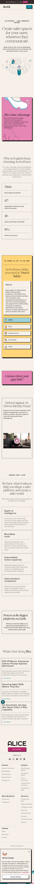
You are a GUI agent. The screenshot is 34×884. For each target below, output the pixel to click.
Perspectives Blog (25, 800)
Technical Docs (26, 813)
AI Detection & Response (26, 784)
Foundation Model (24, 774)
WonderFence (6, 774)
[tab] (17, 320)
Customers (5, 799)
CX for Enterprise (24, 779)
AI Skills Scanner (26, 819)
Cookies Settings (15, 877)
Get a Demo (17, 749)
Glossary (24, 816)
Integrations (6, 802)
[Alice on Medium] (20, 759)
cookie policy (25, 872)
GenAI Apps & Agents (25, 769)
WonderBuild (6, 771)
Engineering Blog (26, 804)
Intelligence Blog (26, 807)
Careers (4, 837)
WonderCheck (6, 777)
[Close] (29, 852)
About (4, 831)
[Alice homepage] (6, 7)
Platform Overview (8, 768)
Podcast (23, 822)
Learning (24, 810)
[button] (29, 7)
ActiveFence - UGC (25, 789)
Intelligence (5, 780)
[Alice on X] (13, 759)
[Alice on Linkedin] (10, 759)
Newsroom (5, 834)
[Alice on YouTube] (17, 759)
